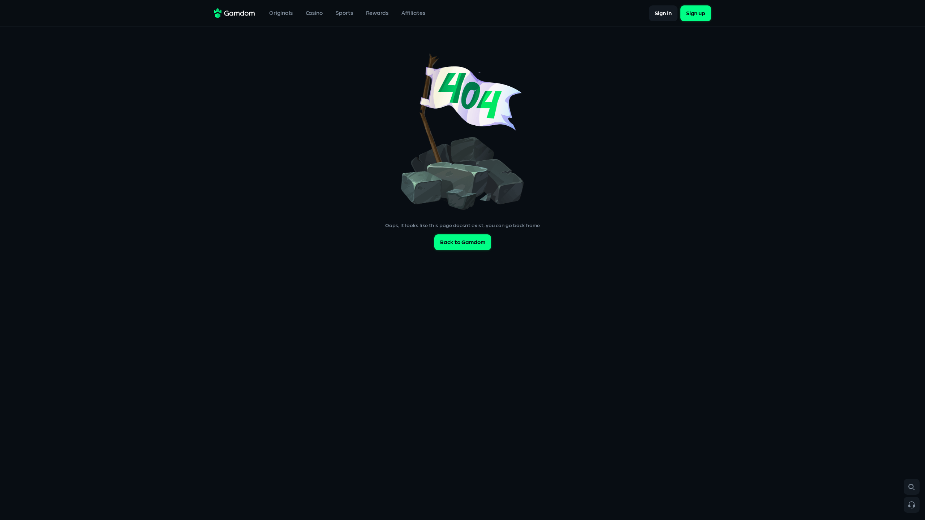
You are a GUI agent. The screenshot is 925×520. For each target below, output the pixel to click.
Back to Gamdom (462, 242)
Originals (281, 13)
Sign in (663, 13)
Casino (314, 13)
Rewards (377, 13)
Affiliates (413, 13)
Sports (344, 13)
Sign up (695, 13)
